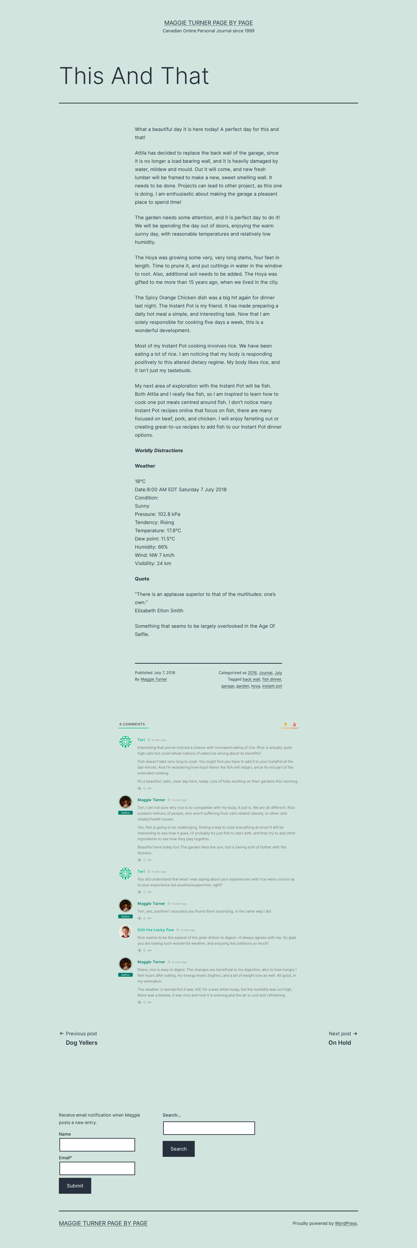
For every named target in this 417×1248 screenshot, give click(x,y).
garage (227, 685)
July (278, 672)
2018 (252, 672)
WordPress (346, 1223)
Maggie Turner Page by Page (208, 22)
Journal (265, 672)
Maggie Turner (154, 679)
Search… (172, 1115)
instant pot (272, 685)
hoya (255, 685)
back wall (251, 679)
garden (242, 685)
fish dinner (271, 679)
